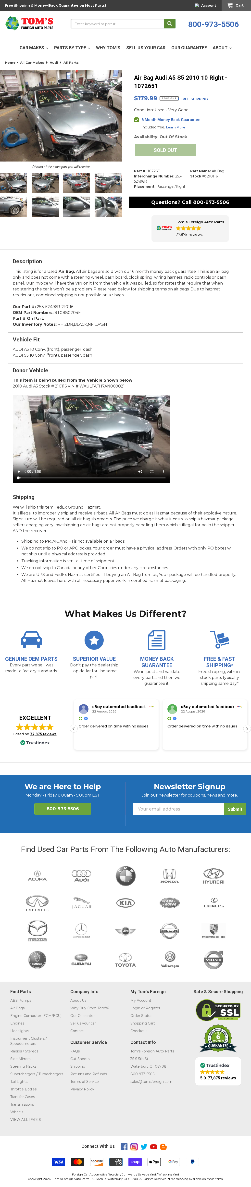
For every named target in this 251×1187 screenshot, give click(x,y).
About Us (78, 1000)
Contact (77, 1031)
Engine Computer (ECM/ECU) (36, 1015)
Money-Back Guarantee (56, 5)
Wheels (16, 1112)
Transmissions (22, 1104)
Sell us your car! (83, 1023)
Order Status (141, 1015)
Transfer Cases (22, 1097)
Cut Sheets (79, 1059)
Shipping (77, 1066)
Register (153, 1008)
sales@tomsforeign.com (151, 1081)
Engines (17, 1023)
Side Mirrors (20, 1059)
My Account (140, 1000)
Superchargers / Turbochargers (36, 1074)
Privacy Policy (82, 1089)
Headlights (19, 1031)
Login (135, 1008)
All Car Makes (32, 62)
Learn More (175, 127)
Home (10, 62)
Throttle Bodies (23, 1089)
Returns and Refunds (88, 1074)
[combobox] (123, 23)
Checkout (138, 1031)
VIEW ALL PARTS (25, 1119)
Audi (54, 62)
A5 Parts (71, 62)
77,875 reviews (43, 734)
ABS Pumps (20, 1000)
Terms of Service (84, 1081)
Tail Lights (18, 1081)
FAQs (75, 1051)
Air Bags (17, 1008)
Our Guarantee (83, 1015)
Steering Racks (23, 1066)
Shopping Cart (142, 1023)
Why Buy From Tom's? (90, 1008)
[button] (190, 228)
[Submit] (170, 23)
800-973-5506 (213, 24)
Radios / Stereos (24, 1051)
